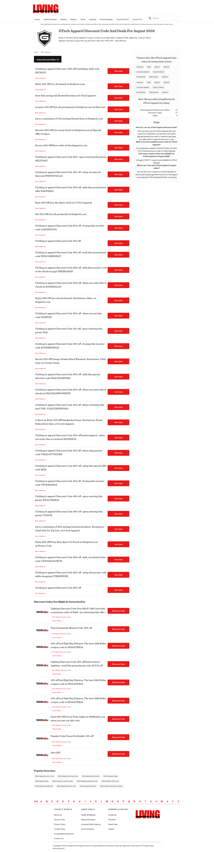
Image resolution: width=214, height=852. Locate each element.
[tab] (47, 59)
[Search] (150, 18)
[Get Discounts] (42, 615)
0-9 (36, 801)
